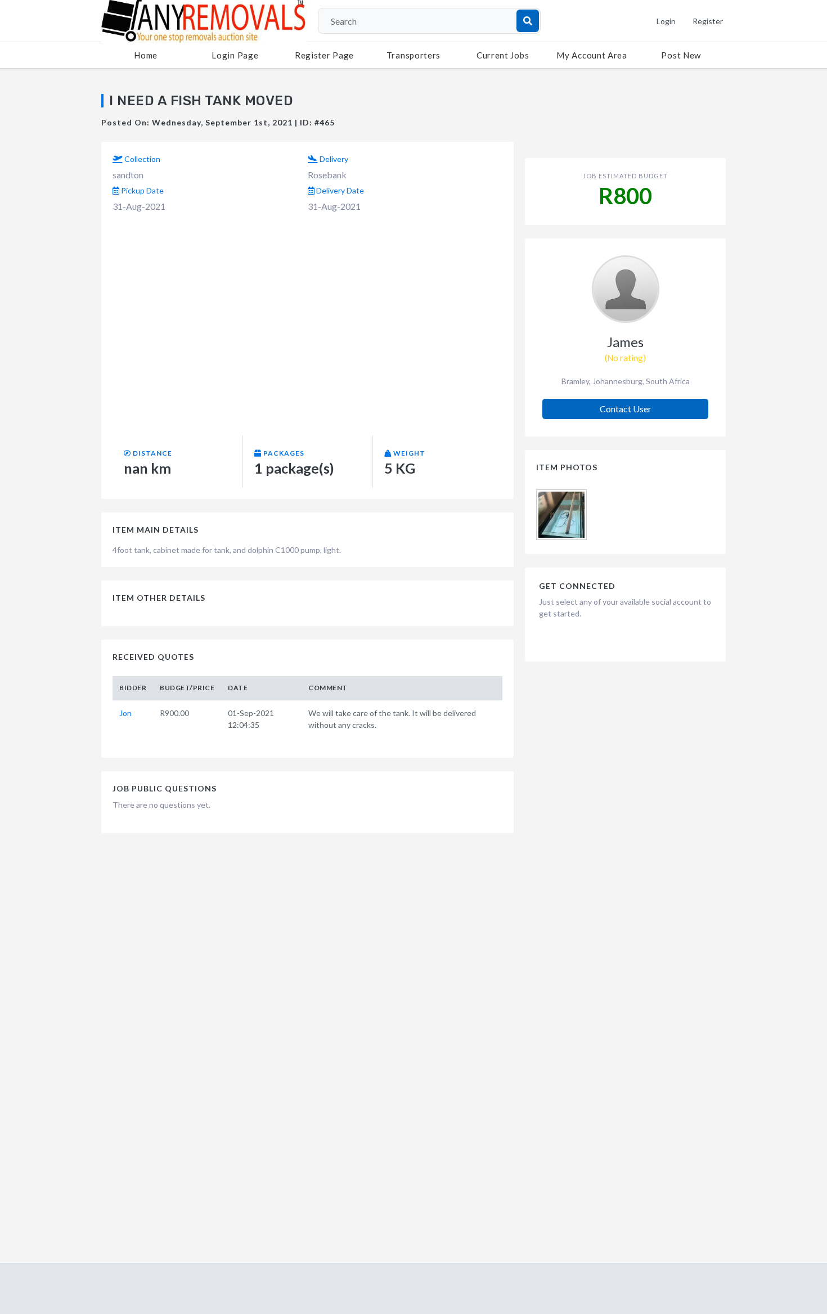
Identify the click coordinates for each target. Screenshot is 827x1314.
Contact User (625, 408)
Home (146, 55)
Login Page (235, 55)
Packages (283, 453)
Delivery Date (339, 190)
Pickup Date (141, 190)
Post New (681, 55)
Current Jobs (503, 55)
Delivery (333, 159)
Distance (151, 453)
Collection (141, 159)
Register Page (324, 55)
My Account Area (591, 55)
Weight (408, 453)
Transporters (413, 55)
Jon (125, 713)
